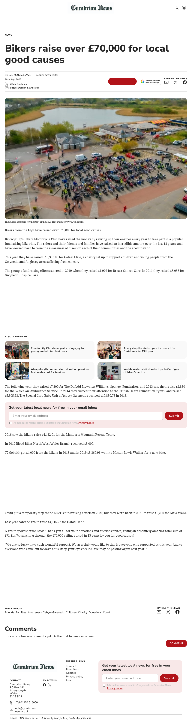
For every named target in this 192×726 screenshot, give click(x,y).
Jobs (68, 680)
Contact (71, 673)
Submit (174, 416)
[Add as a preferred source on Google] (150, 81)
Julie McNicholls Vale (20, 75)
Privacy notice (86, 422)
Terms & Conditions (72, 667)
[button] (7, 8)
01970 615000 (29, 702)
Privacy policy (74, 676)
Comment (176, 643)
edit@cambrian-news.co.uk (25, 710)
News (8, 34)
